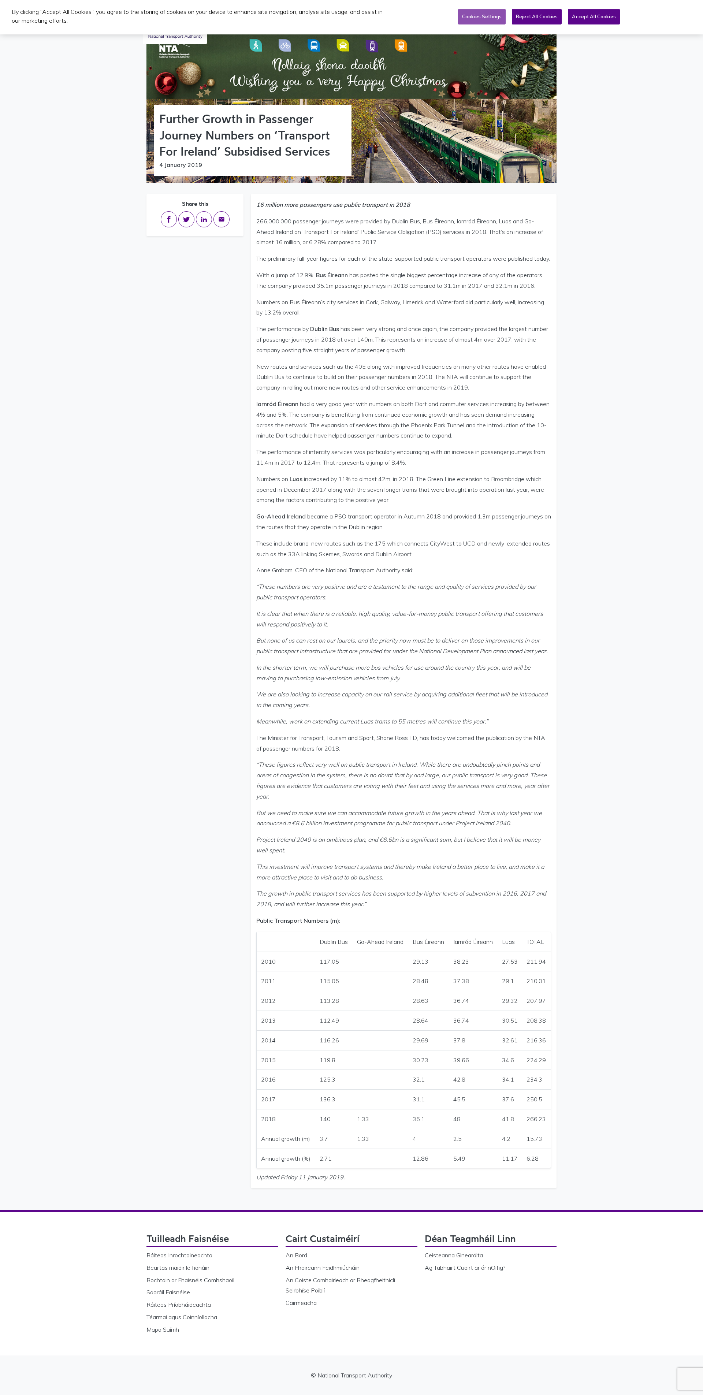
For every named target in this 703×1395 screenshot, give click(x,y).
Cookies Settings (482, 16)
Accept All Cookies (593, 16)
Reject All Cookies (537, 16)
